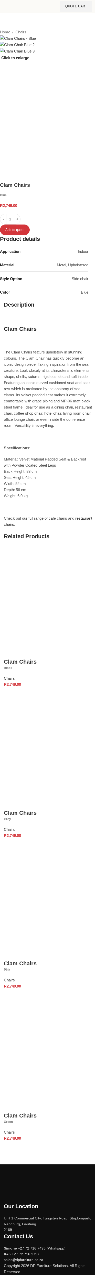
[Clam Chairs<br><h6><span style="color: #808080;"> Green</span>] (48, 1056)
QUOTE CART (76, 6)
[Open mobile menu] (5, 6)
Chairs (20, 32)
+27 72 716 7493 (32, 1248)
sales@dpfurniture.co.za (23, 1260)
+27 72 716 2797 (25, 1254)
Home (5, 32)
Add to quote (14, 230)
